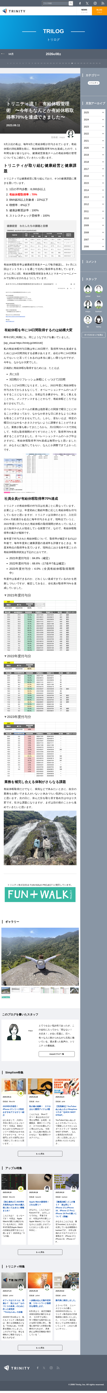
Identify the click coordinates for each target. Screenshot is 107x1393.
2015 (86, 183)
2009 (86, 225)
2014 (86, 190)
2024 (86, 119)
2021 (86, 141)
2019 (86, 155)
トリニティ (93, 83)
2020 (86, 148)
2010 (86, 218)
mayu (62, 137)
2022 (86, 134)
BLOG (99, 11)
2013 (86, 197)
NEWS (84, 11)
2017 (86, 169)
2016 (86, 176)
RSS (103, 3)
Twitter (87, 3)
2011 (86, 211)
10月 (11, 54)
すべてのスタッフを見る (93, 335)
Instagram (95, 3)
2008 (86, 232)
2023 (86, 127)
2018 (86, 162)
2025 (86, 112)
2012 (86, 204)
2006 (86, 246)
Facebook (80, 3)
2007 (86, 239)
